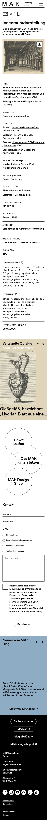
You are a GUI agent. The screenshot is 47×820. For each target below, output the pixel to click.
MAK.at (22, 729)
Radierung (16, 179)
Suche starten (22, 721)
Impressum (7, 807)
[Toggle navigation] (41, 4)
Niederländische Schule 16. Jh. (19, 164)
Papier (6, 179)
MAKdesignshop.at (22, 744)
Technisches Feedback (15, 551)
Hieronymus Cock (22, 134)
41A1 (5, 253)
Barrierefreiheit (9, 811)
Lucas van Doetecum (23, 149)
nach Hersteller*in (16, 347)
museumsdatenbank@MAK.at (12, 771)
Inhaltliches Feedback (15, 545)
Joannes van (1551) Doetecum (28, 142)
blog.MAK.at (22, 736)
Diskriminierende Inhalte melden (19, 540)
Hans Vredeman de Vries (25, 127)
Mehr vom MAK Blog (22, 709)
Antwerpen (9, 130)
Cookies (6, 815)
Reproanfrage (12, 535)
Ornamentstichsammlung (16, 116)
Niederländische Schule (15, 167)
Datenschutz (8, 804)
